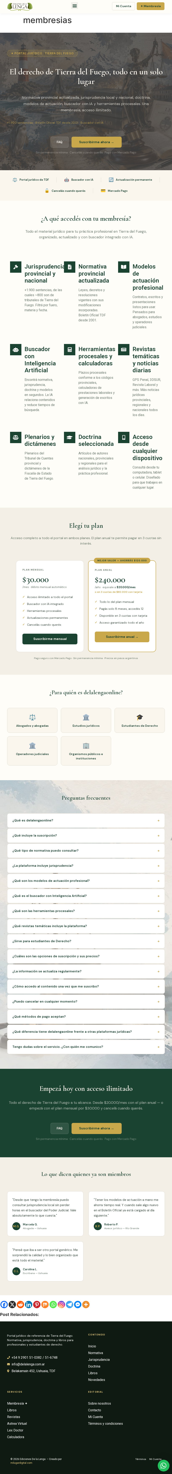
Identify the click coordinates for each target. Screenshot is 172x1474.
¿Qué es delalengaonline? (86, 820)
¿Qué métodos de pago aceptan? (86, 1016)
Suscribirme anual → (122, 637)
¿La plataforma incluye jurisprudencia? (86, 865)
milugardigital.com (21, 1462)
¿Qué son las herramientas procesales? (86, 910)
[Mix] (45, 1304)
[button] (74, 5)
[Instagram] (61, 1304)
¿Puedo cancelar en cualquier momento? (86, 1001)
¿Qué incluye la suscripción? (86, 835)
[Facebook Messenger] (77, 1304)
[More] (86, 1304)
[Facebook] (4, 1304)
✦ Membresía (151, 6)
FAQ (60, 142)
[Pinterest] (36, 1304)
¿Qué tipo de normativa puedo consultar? (86, 850)
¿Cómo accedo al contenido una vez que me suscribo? (86, 986)
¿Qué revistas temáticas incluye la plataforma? (86, 926)
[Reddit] (20, 1304)
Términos (140, 1459)
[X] (12, 1304)
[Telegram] (69, 1304)
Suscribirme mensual (50, 639)
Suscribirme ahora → (96, 142)
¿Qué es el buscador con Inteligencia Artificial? (86, 895)
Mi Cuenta (123, 6)
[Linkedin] (28, 1304)
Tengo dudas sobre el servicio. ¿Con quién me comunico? (86, 1046)
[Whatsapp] (53, 1304)
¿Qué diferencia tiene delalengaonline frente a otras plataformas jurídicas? (86, 1031)
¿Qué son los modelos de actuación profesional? (86, 880)
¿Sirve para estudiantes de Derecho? (86, 941)
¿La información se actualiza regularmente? (86, 971)
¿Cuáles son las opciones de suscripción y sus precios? (86, 956)
